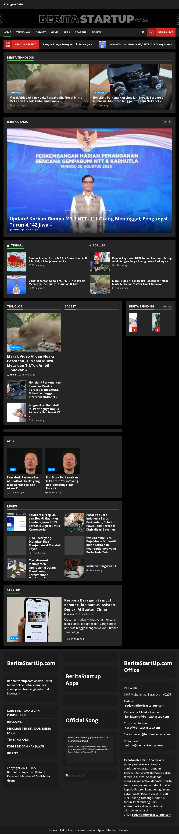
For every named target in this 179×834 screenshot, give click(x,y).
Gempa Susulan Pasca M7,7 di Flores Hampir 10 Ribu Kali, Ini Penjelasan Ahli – (16, 261)
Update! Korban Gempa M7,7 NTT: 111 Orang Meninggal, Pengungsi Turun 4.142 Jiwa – (89, 180)
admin (15, 230)
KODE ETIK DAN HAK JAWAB (25, 746)
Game (54, 32)
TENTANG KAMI (18, 740)
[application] (90, 749)
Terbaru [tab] (17, 245)
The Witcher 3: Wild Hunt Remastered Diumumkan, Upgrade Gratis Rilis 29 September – (133, 322)
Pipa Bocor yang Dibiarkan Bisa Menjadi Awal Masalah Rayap (16, 545)
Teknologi (23, 32)
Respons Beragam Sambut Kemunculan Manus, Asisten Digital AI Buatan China (34, 619)
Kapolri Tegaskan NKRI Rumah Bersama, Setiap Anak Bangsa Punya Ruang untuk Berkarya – (100, 261)
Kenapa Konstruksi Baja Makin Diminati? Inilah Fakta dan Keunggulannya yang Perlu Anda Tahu (74, 545)
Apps (66, 32)
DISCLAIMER (15, 722)
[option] (89, 180)
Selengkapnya (75, 638)
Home (7, 32)
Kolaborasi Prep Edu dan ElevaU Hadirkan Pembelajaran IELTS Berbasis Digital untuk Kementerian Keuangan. (16, 522)
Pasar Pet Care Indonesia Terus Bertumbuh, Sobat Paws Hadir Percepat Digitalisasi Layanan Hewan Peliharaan (74, 522)
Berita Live (165, 32)
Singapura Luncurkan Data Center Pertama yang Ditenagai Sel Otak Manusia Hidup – (156, 322)
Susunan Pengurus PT (74, 568)
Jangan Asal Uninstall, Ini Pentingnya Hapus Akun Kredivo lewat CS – (16, 412)
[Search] (143, 32)
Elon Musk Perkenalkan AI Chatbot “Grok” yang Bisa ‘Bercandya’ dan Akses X (24, 461)
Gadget (41, 32)
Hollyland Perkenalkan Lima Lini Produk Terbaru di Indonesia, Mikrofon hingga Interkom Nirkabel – (131, 87)
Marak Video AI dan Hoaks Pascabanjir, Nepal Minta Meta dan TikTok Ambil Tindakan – (100, 284)
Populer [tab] (98, 245)
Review (96, 32)
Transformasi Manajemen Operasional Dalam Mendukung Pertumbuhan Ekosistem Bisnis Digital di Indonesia (16, 568)
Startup (81, 32)
